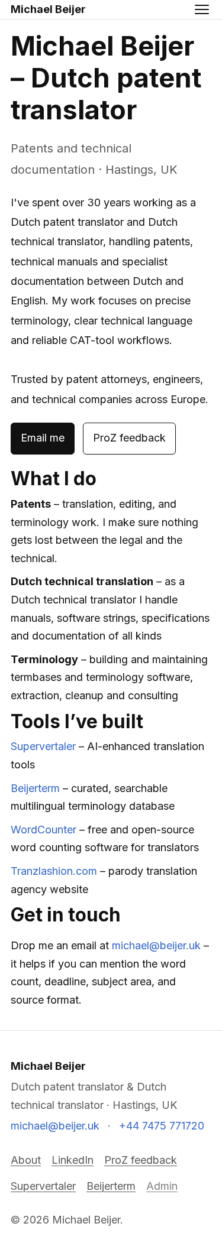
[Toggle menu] (201, 9)
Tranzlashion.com (54, 871)
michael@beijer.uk (156, 945)
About (26, 1160)
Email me (43, 437)
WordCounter (43, 829)
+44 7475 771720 (161, 1125)
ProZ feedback (129, 437)
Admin (162, 1186)
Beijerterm (35, 788)
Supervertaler (43, 746)
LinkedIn (73, 1160)
